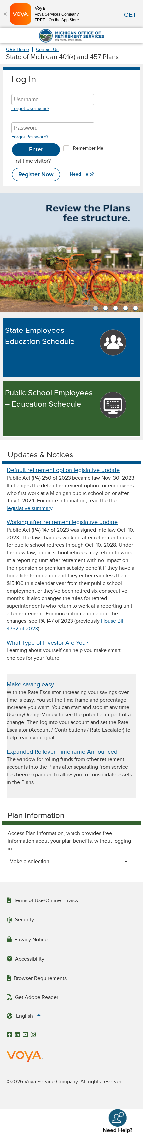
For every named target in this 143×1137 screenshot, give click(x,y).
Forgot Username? (30, 108)
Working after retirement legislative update (62, 522)
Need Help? (82, 174)
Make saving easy (30, 684)
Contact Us (47, 49)
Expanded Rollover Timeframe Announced (62, 751)
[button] (36, 149)
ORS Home (17, 49)
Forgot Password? (29, 137)
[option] (71, 252)
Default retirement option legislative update (63, 470)
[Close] (5, 14)
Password (22, 118)
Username (23, 90)
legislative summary (29, 508)
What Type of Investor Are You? (47, 642)
